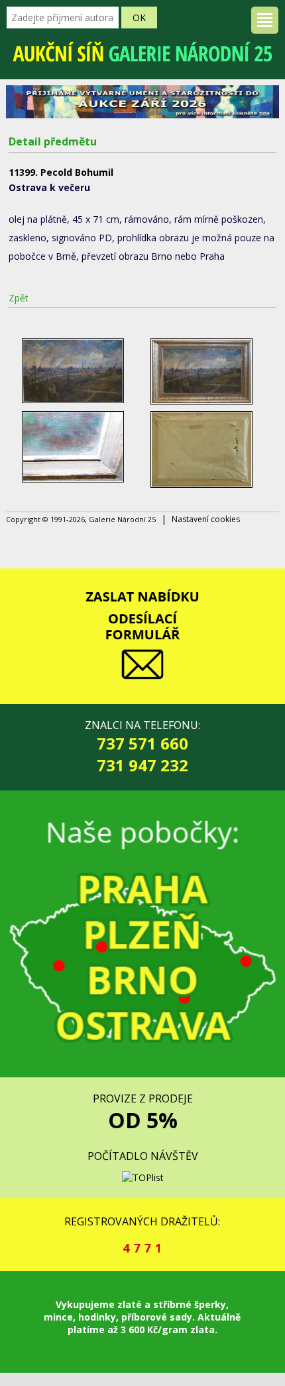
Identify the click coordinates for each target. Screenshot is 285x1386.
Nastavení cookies (206, 519)
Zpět (18, 297)
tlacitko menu (264, 20)
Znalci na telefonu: (142, 747)
